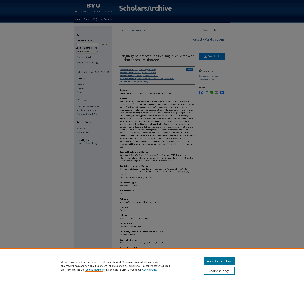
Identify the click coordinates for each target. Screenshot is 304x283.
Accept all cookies (219, 261)
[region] (152, 265)
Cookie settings (94, 269)
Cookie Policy (149, 269)
